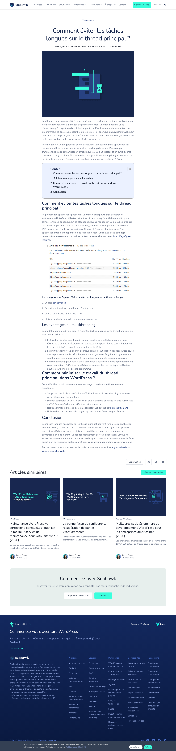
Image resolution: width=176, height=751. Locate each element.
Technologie (88, 20)
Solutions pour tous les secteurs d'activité (97, 714)
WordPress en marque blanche (115, 665)
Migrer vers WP (135, 692)
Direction (73, 673)
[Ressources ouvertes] (101, 4)
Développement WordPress (135, 673)
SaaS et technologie (113, 702)
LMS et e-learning (97, 686)
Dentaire (93, 696)
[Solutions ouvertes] (69, 4)
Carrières (73, 691)
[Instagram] (142, 740)
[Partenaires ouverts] (85, 4)
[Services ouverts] (43, 4)
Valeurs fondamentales (76, 680)
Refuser (148, 747)
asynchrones (59, 302)
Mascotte (73, 712)
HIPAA (92, 706)
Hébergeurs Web (116, 679)
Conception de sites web (134, 681)
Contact (151, 697)
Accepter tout (135, 747)
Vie (70, 686)
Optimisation (134, 687)
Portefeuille (74, 717)
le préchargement (118, 407)
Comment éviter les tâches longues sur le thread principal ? (87, 173)
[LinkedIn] (153, 740)
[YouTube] (147, 740)
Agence (119, 519)
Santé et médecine (93, 680)
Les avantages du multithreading (75, 178)
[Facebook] (159, 740)
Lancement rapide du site (136, 665)
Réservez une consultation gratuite (154, 705)
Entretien (132, 715)
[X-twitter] (164, 740)
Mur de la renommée (74, 706)
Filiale (111, 708)
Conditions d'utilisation (153, 665)
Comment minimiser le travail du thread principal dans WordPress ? (84, 185)
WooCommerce (69, 519)
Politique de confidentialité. (76, 747)
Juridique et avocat (97, 691)
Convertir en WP (136, 697)
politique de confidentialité (154, 681)
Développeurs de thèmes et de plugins (116, 692)
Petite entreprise (96, 668)
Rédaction (73, 668)
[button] (149, 462)
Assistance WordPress (133, 709)
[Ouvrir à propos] (115, 4)
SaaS (91, 673)
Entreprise (93, 663)
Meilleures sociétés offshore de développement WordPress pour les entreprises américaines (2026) (138, 530)
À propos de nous (77, 663)
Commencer (153, 692)
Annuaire (93, 701)
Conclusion (59, 192)
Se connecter (154, 687)
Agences (112, 684)
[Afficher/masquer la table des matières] (128, 169)
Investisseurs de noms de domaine (116, 715)
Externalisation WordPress (115, 673)
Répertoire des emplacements (76, 698)
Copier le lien (134, 461)
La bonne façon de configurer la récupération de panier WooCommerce (84, 528)
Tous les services (136, 720)
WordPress (14, 519)
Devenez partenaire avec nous (115, 725)
